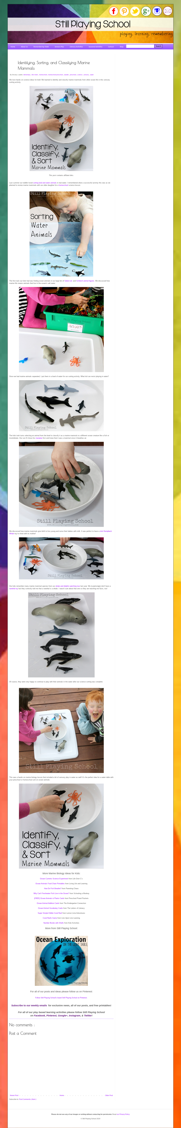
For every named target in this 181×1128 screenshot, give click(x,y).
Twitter (88, 1015)
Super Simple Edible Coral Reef (50, 913)
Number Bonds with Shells (53, 923)
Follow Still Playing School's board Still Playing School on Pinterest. (61, 998)
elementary (27, 74)
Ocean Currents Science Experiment (54, 879)
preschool (73, 74)
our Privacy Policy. (123, 1114)
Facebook (39, 1015)
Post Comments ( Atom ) (27, 1099)
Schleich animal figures (85, 281)
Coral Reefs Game (50, 918)
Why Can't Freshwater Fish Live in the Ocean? (51, 893)
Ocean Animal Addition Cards (48, 903)
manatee (39, 438)
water (92, 74)
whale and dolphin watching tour (68, 586)
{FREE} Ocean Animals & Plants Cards (49, 898)
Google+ (63, 1015)
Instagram (74, 1015)
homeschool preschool (55, 74)
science (80, 74)
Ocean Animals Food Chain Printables (50, 884)
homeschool (43, 74)
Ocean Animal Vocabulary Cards (50, 908)
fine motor (35, 74)
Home (62, 1095)
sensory (86, 74)
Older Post (109, 1095)
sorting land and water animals (44, 183)
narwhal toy (13, 589)
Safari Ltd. (68, 281)
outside (66, 74)
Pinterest (51, 1015)
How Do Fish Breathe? (52, 888)
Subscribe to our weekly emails (29, 1005)
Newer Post (14, 1095)
